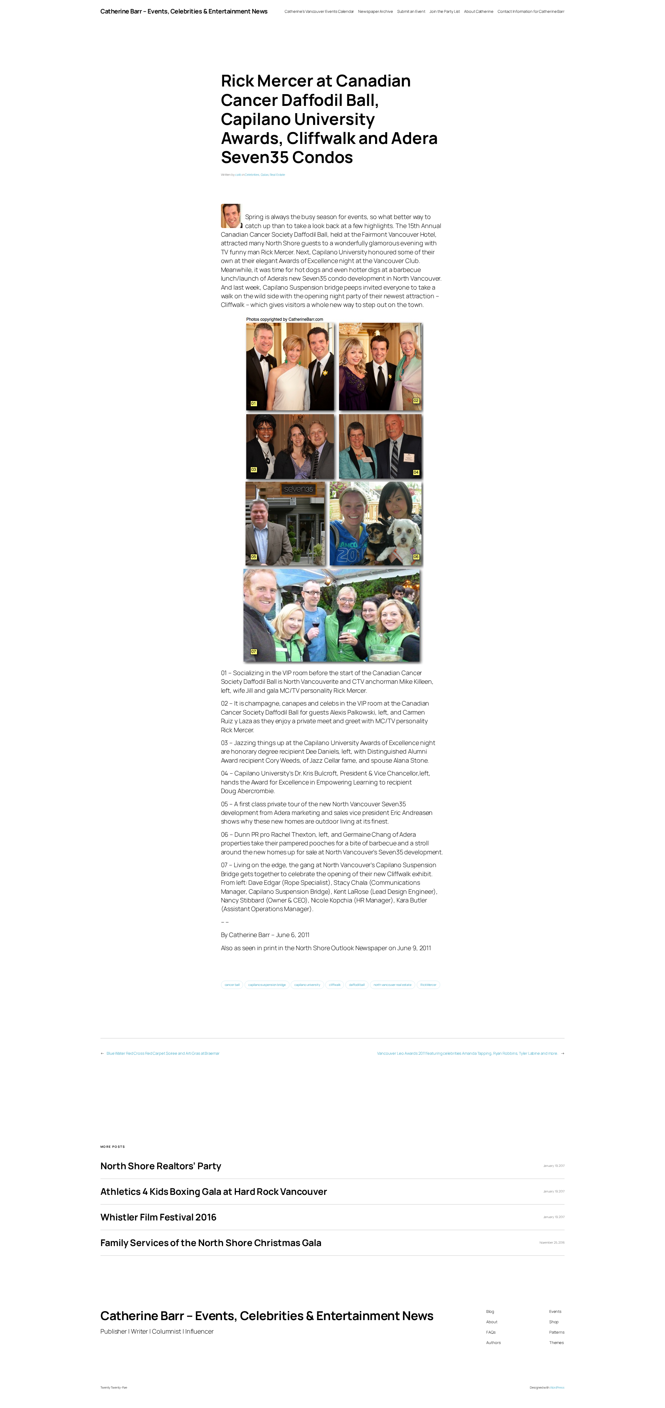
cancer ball (232, 985)
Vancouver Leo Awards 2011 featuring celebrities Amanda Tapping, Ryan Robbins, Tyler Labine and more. (467, 1053)
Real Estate (277, 175)
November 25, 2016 (552, 1243)
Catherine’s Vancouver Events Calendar (319, 11)
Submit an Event (411, 11)
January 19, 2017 (554, 1166)
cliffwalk (334, 985)
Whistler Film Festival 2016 (158, 1217)
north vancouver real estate (392, 985)
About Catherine (479, 11)
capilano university (307, 985)
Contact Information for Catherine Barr (531, 11)
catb (238, 175)
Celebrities (252, 175)
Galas (265, 175)
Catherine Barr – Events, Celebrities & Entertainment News (184, 11)
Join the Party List (444, 11)
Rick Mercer (428, 985)
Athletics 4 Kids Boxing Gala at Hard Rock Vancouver (213, 1191)
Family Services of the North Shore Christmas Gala (210, 1242)
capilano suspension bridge (266, 985)
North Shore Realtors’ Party (160, 1166)
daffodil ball (357, 985)
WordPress (557, 1388)
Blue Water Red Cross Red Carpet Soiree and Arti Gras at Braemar (163, 1053)
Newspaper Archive (375, 11)
